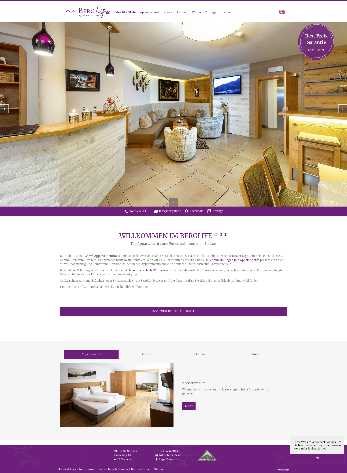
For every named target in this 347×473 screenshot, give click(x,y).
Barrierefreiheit (141, 469)
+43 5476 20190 (167, 451)
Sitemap (159, 469)
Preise (168, 12)
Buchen (226, 12)
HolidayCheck (67, 469)
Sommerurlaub (142, 270)
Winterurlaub (162, 270)
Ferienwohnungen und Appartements (234, 260)
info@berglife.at (168, 455)
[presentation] (4, 108)
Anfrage (211, 12)
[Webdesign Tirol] (282, 469)
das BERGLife (126, 12)
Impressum (87, 469)
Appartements (149, 12)
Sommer (182, 12)
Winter (196, 12)
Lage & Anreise (167, 459)
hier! (324, 448)
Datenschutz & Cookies (112, 469)
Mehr (189, 406)
